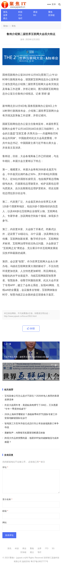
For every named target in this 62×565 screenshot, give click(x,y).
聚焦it (5, 26)
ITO (20, 15)
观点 (5, 18)
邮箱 (5, 511)
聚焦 (50, 12)
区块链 (51, 15)
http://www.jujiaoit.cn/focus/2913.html (20, 316)
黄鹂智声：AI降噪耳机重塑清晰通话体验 (25, 432)
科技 (20, 12)
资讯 (5, 12)
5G (34, 15)
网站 (4, 522)
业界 (5, 15)
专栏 (20, 18)
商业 (35, 12)
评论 (5, 467)
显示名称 (7, 499)
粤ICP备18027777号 (39, 561)
